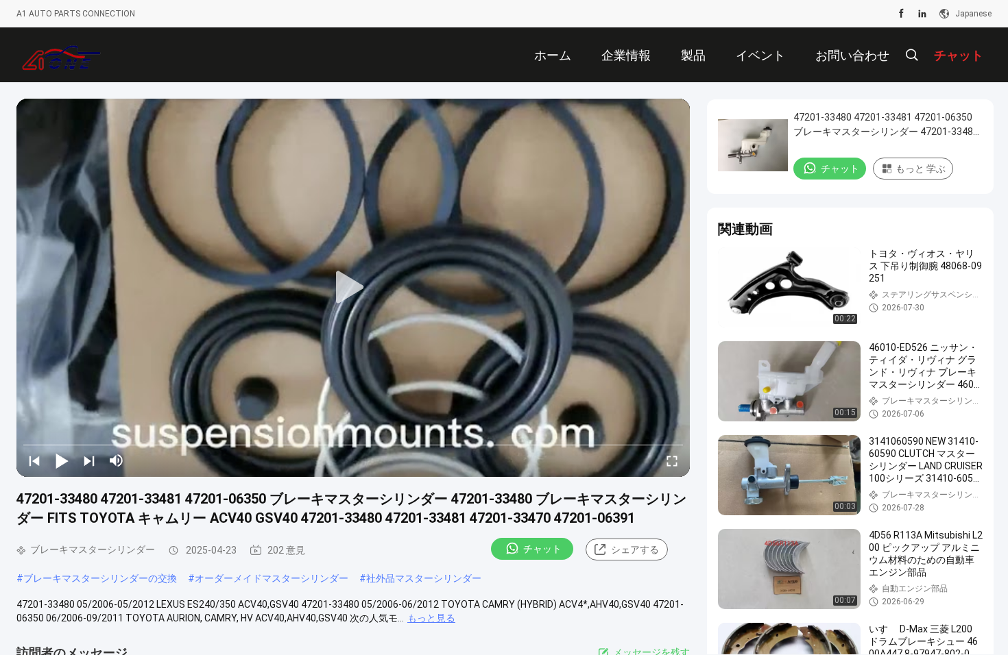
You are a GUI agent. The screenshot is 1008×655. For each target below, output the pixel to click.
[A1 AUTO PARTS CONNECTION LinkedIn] (922, 13)
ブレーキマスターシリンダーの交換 (100, 578)
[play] (353, 288)
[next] (89, 460)
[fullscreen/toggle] (672, 460)
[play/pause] (61, 460)
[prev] (34, 460)
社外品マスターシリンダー (423, 578)
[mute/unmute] (116, 460)
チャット (542, 548)
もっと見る (431, 618)
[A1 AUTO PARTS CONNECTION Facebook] (901, 13)
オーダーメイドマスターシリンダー (271, 578)
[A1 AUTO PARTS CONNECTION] (61, 54)
